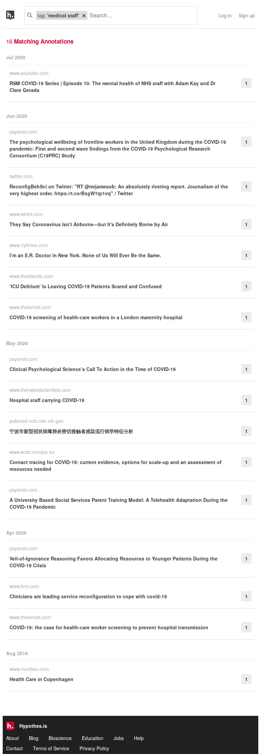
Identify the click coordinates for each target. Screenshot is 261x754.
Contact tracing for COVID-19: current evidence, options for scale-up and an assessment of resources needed (116, 465)
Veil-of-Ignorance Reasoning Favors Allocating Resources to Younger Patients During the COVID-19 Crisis (114, 562)
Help (139, 738)
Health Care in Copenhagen (41, 679)
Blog (33, 738)
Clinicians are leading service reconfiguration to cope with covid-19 (88, 596)
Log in (225, 15)
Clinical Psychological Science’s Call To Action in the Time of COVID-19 (93, 369)
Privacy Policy (94, 748)
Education (92, 738)
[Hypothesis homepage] (15, 15)
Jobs (119, 738)
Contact (14, 748)
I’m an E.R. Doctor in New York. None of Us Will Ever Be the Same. (85, 255)
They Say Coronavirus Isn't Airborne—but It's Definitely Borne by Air (89, 224)
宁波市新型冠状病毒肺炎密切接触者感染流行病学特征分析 (71, 431)
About (12, 738)
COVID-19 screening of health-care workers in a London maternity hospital (96, 317)
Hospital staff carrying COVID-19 (47, 400)
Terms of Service (51, 748)
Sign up (247, 15)
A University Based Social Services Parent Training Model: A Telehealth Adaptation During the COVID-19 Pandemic (119, 503)
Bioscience (60, 738)
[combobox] (139, 15)
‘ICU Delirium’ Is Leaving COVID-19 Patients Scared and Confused (86, 286)
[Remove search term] (84, 15)
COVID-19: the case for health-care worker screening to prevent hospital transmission (109, 627)
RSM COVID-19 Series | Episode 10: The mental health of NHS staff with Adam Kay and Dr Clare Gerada (112, 86)
